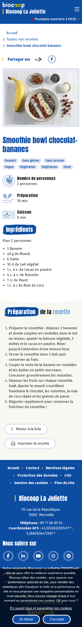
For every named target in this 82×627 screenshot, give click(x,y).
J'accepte (56, 619)
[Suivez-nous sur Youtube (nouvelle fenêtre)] (38, 556)
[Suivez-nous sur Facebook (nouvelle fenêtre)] (8, 556)
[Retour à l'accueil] (13, 5)
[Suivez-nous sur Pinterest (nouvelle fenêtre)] (68, 556)
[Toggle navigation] (77, 10)
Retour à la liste (28, 429)
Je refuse (26, 619)
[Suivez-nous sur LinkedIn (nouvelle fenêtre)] (23, 556)
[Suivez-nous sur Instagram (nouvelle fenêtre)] (53, 556)
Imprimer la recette (33, 443)
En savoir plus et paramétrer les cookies (41, 608)
